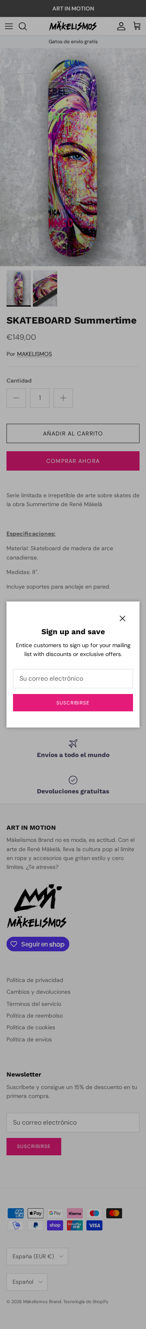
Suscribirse (73, 703)
